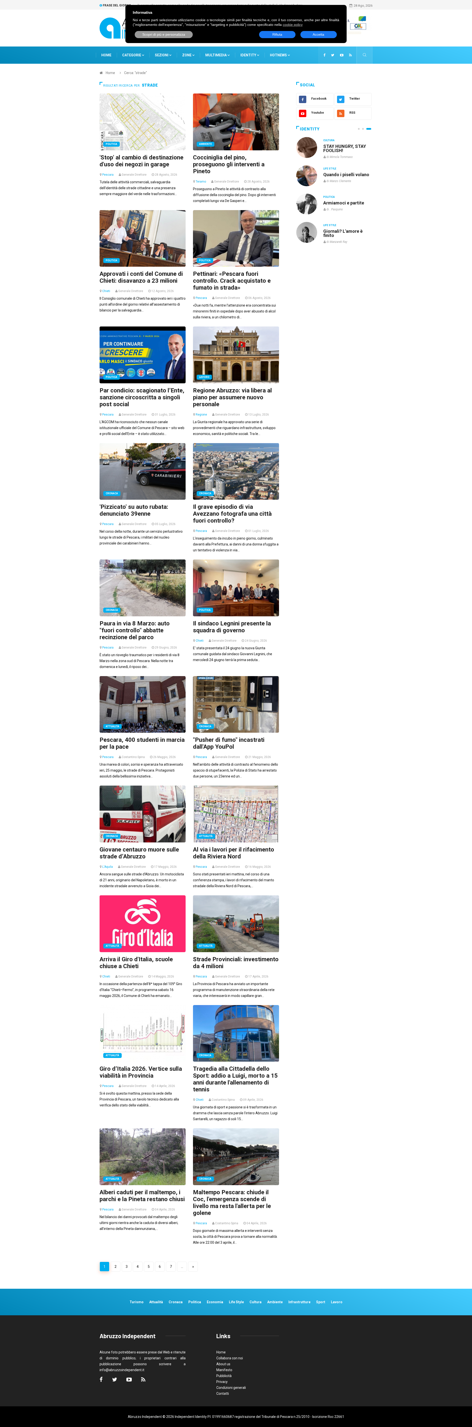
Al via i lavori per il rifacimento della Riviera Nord (233, 853)
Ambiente (205, 144)
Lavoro (204, 377)
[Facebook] (324, 55)
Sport (320, 1302)
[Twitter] (333, 55)
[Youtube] (342, 55)
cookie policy (293, 25)
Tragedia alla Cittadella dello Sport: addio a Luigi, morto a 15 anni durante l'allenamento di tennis (235, 1079)
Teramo (201, 181)
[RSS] (350, 55)
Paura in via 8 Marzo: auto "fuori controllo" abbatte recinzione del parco (135, 630)
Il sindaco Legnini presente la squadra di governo (232, 627)
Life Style (329, 168)
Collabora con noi (229, 1358)
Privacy (222, 1382)
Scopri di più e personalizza (163, 34)
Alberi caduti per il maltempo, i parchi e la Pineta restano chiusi (142, 1196)
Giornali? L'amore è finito (343, 233)
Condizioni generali (231, 1388)
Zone (187, 55)
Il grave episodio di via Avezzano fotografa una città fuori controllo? (232, 513)
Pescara (108, 174)
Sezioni (162, 55)
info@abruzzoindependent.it (122, 1370)
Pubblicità (224, 1376)
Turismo (137, 1302)
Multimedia (216, 55)
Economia (215, 1302)
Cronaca (112, 493)
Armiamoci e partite (343, 202)
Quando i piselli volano (346, 174)
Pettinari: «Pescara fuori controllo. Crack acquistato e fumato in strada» (232, 280)
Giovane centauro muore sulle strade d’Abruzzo (139, 853)
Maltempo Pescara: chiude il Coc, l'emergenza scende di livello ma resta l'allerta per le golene (232, 1202)
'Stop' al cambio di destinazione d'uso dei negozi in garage (141, 161)
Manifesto (224, 1370)
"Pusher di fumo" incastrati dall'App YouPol (229, 743)
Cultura (329, 140)
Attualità (112, 726)
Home (106, 55)
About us (223, 1364)
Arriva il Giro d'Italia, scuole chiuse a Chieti (136, 963)
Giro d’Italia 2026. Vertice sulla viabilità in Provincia (141, 1072)
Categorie (132, 55)
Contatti (222, 1394)
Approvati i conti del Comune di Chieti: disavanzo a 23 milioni (141, 277)
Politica (111, 144)
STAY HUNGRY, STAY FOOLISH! (344, 148)
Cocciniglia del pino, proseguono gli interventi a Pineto (229, 164)
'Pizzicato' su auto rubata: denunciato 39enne (134, 510)
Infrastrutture (299, 1302)
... (182, 1267)
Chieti (106, 291)
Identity (248, 55)
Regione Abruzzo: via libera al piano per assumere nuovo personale (232, 397)
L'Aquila (107, 867)
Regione (201, 414)
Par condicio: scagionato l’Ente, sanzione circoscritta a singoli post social (142, 397)
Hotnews (278, 55)
